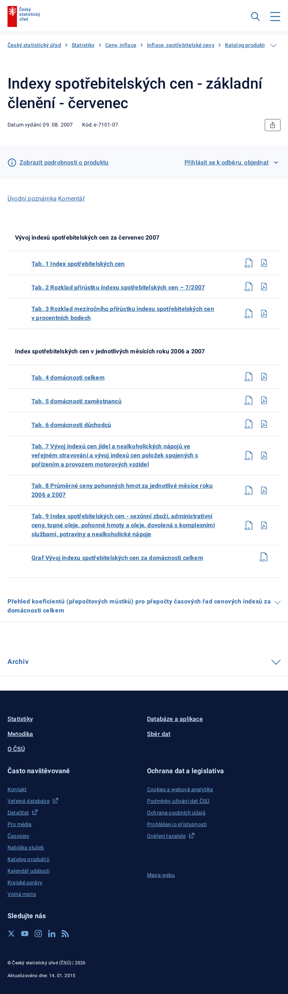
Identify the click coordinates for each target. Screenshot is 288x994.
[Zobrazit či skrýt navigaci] (273, 45)
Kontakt (17, 789)
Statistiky (83, 45)
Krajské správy (25, 882)
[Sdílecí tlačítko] (272, 125)
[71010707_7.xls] (249, 455)
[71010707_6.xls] (249, 423)
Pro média (20, 824)
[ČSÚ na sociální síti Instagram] (38, 933)
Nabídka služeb (26, 848)
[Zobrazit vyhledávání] (255, 16)
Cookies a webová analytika (180, 789)
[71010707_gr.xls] (264, 556)
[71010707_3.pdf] (264, 313)
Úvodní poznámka (32, 198)
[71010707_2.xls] (249, 286)
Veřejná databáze (29, 801)
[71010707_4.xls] (249, 376)
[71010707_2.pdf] (264, 286)
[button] (74, 771)
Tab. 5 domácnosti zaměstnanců (77, 401)
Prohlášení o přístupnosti (177, 824)
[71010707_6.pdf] (264, 423)
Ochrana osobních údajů (176, 813)
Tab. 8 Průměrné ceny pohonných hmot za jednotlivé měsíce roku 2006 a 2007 (122, 490)
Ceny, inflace (120, 45)
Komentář (71, 198)
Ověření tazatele (166, 836)
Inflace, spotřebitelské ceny (180, 45)
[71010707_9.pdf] (264, 525)
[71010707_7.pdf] (264, 455)
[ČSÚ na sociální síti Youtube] (24, 933)
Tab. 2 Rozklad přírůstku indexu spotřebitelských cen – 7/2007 (118, 287)
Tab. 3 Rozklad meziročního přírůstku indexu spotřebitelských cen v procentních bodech (123, 313)
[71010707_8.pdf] (264, 490)
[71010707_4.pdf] (264, 376)
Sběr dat (159, 734)
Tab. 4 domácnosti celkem (68, 377)
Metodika (20, 734)
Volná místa (22, 894)
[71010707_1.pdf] (264, 262)
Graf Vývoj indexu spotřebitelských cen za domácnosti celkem (117, 557)
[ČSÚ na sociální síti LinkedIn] (52, 933)
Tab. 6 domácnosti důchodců (71, 424)
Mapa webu (161, 875)
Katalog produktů (246, 45)
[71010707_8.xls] (249, 490)
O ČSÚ (16, 749)
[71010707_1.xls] (249, 262)
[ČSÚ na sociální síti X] (11, 933)
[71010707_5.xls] (249, 400)
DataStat (18, 813)
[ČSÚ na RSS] (65, 933)
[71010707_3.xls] (249, 313)
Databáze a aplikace (175, 718)
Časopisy (18, 836)
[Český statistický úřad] (24, 16)
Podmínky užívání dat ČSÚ (178, 801)
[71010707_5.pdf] (264, 400)
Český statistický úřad (34, 45)
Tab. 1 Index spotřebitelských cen (78, 263)
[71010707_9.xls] (249, 525)
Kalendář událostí (29, 871)
